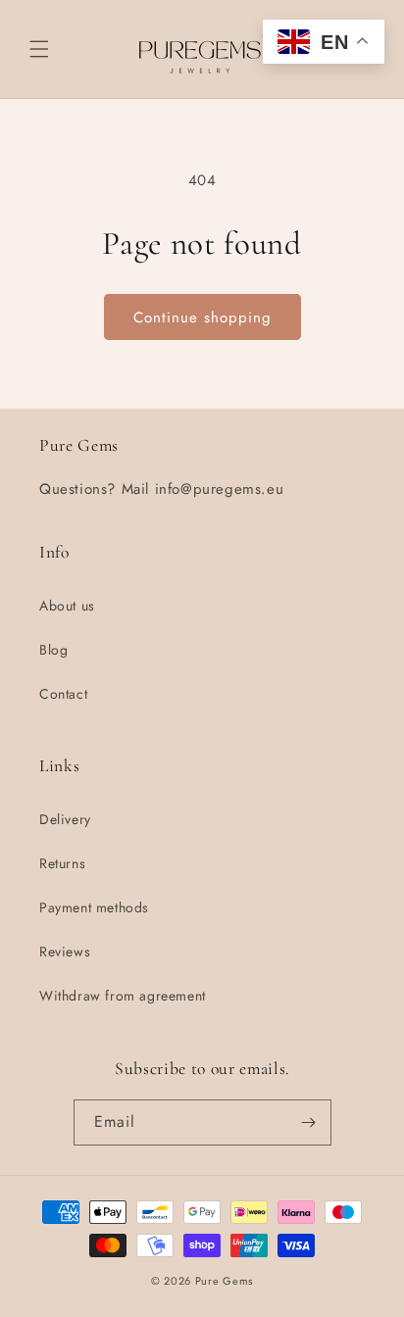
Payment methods (94, 907)
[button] (39, 49)
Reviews (64, 951)
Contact (63, 694)
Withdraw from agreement (122, 995)
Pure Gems (224, 1281)
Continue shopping (202, 317)
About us (67, 605)
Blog (53, 649)
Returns (62, 863)
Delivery (65, 819)
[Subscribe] (308, 1122)
